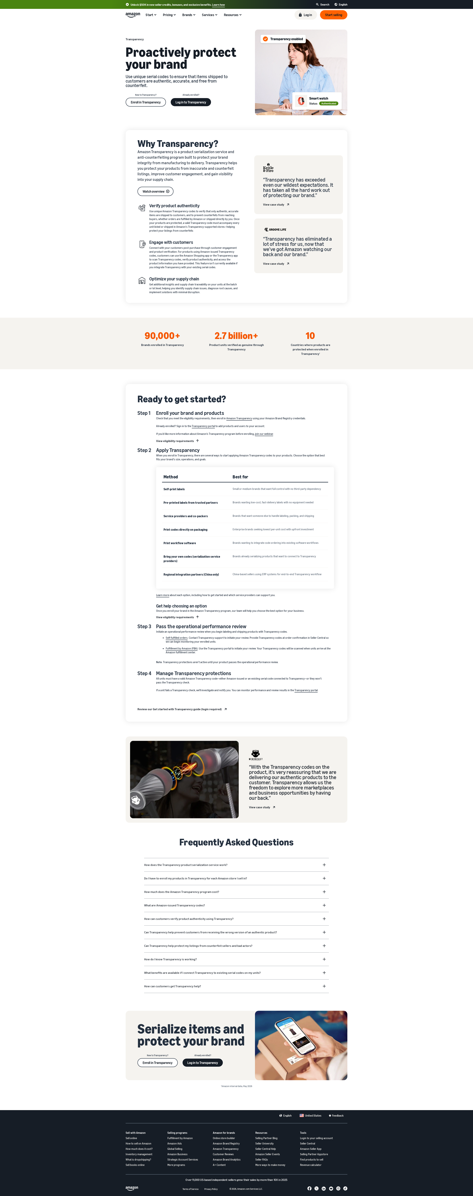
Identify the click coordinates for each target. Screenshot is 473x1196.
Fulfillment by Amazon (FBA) (182, 648)
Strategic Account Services (182, 1159)
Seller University (264, 1143)
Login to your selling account (316, 1138)
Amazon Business (177, 1154)
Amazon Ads (174, 1143)
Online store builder (224, 1138)
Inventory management (139, 1154)
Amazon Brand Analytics (227, 1159)
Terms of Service (190, 1189)
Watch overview (154, 191)
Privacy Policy (211, 1189)
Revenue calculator (310, 1164)
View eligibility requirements (175, 441)
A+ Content (219, 1164)
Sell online (131, 1138)
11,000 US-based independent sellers (214, 1180)
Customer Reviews (223, 1154)
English (287, 1115)
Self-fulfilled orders (177, 637)
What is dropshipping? (138, 1159)
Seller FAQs (261, 1159)
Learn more (162, 595)
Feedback (338, 1115)
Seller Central (307, 1143)
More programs (176, 1164)
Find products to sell (311, 1159)
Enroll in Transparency (146, 102)
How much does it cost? (139, 1148)
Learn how (218, 4)
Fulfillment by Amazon (180, 1138)
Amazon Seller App (310, 1148)
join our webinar (264, 433)
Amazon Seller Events (267, 1154)
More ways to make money (270, 1164)
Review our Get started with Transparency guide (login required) (179, 709)
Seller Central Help (265, 1148)
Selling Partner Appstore (314, 1154)
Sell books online (135, 1164)
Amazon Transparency (239, 418)
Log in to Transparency (191, 102)
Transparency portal (203, 426)
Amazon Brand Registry (226, 1143)
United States (313, 1115)
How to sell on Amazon (138, 1143)
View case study (273, 204)
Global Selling (174, 1148)
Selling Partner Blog (266, 1138)
